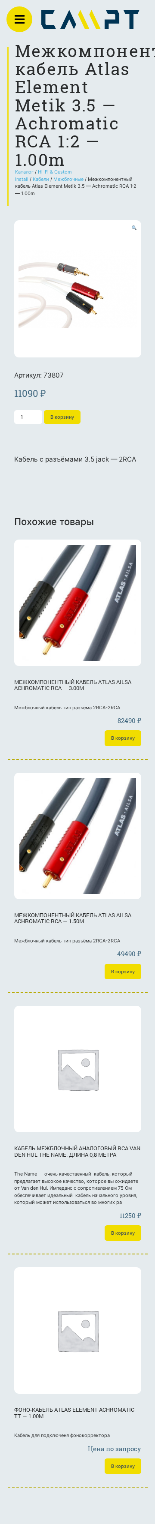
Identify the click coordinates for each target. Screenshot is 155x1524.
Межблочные (68, 179)
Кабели (41, 179)
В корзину (62, 417)
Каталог (24, 172)
